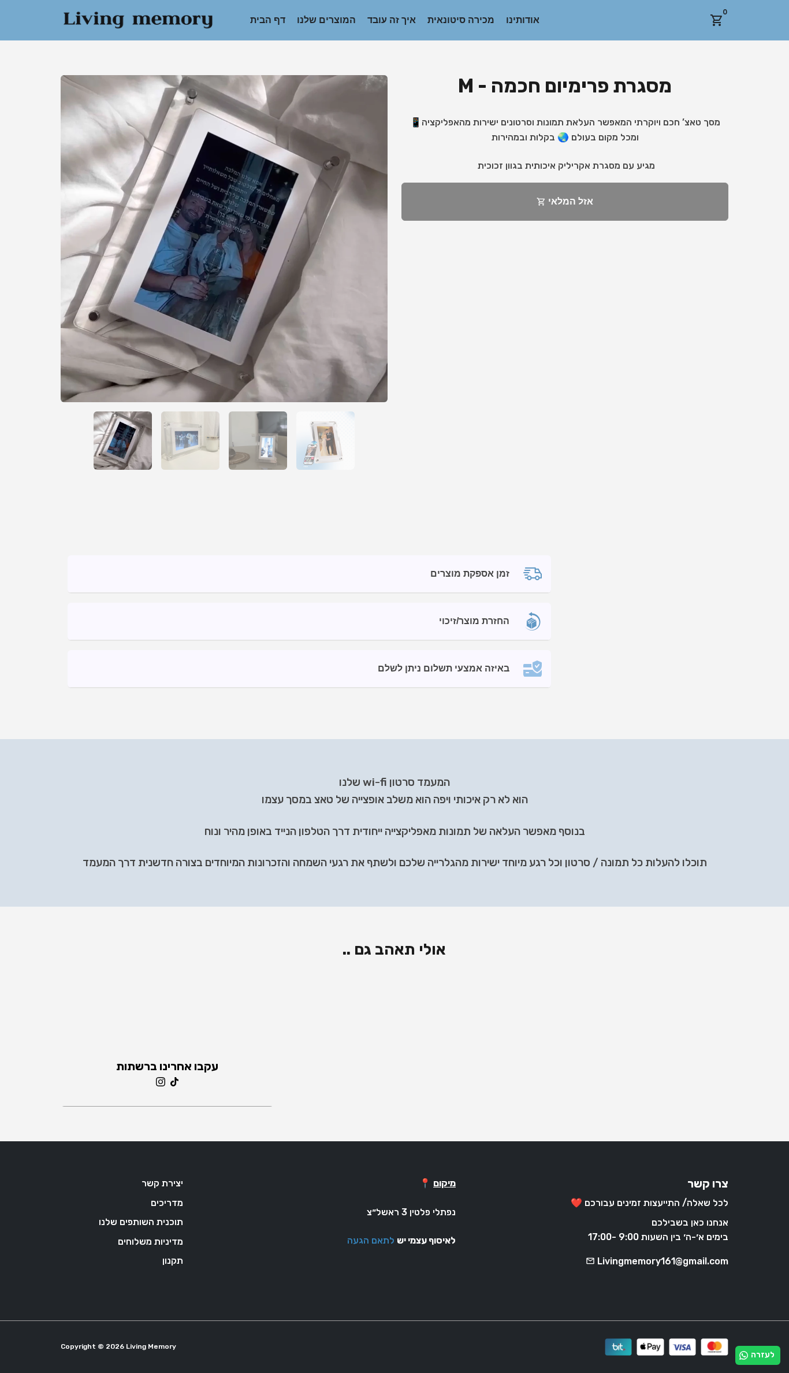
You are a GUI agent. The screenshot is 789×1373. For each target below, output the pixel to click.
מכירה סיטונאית (460, 20)
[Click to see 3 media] (258, 440)
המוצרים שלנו (326, 20)
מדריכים (167, 1202)
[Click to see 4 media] (325, 440)
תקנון (172, 1260)
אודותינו (522, 20)
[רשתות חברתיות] (160, 1080)
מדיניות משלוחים (150, 1241)
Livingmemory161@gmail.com (657, 1261)
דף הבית (267, 20)
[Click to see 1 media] (123, 440)
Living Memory (151, 1346)
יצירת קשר (162, 1183)
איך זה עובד (391, 20)
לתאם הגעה (370, 1240)
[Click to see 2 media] (190, 440)
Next (372, 239)
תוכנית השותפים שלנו (141, 1221)
